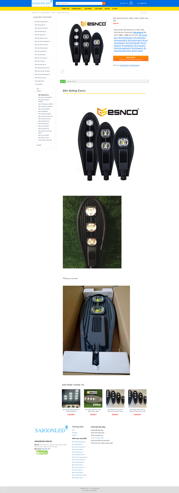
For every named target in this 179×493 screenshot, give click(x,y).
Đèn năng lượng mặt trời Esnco (45, 132)
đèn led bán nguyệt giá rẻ (122, 48)
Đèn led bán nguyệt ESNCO (43, 100)
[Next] (147, 405)
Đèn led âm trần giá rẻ (41, 28)
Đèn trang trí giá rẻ (40, 77)
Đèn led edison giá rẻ (41, 38)
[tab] (63, 81)
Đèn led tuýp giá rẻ (40, 64)
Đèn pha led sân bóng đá (42, 71)
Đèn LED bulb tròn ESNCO (45, 104)
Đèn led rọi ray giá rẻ (41, 58)
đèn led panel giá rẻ (120, 40)
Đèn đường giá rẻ (40, 25)
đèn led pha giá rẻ (140, 37)
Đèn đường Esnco (63, 12)
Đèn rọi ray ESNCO (43, 135)
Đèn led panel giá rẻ (41, 51)
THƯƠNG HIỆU (76, 8)
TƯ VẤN (114, 8)
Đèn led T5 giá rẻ (40, 61)
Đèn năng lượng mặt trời (42, 67)
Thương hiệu (45, 12)
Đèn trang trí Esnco (43, 137)
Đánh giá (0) (71, 81)
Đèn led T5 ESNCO (43, 126)
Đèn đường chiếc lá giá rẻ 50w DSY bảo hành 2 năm (115, 410)
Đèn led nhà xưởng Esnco (45, 116)
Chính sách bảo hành (97, 438)
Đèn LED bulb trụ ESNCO (45, 106)
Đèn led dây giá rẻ (40, 34)
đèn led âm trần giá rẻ (125, 37)
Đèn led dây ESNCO (44, 109)
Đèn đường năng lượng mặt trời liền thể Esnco (71, 410)
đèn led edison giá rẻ (135, 40)
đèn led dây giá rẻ (128, 45)
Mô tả (63, 81)
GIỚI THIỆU (98, 8)
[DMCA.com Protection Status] (42, 452)
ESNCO (53, 12)
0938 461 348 (46, 449)
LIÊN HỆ (107, 8)
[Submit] (104, 3)
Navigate (39, 145)
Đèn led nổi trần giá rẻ (41, 44)
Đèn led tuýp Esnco (43, 128)
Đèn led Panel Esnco (44, 121)
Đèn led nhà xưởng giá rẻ (42, 41)
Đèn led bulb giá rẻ (40, 31)
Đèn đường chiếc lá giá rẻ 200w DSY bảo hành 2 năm (137, 410)
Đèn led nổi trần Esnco (44, 118)
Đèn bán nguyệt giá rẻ (41, 21)
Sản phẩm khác (39, 81)
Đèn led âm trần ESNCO (45, 97)
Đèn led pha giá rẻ (40, 54)
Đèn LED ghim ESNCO (44, 114)
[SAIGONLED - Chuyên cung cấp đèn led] (42, 3)
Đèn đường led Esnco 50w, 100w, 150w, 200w (93, 410)
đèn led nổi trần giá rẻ (133, 43)
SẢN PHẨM (88, 8)
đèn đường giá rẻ (137, 48)
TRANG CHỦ (65, 8)
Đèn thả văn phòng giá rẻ (42, 74)
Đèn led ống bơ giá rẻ (41, 48)
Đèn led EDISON (43, 111)
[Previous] (61, 405)
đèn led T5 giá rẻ (137, 51)
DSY (38, 88)
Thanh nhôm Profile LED (45, 140)
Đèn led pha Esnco (43, 123)
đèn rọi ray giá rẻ (139, 45)
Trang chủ (35, 12)
